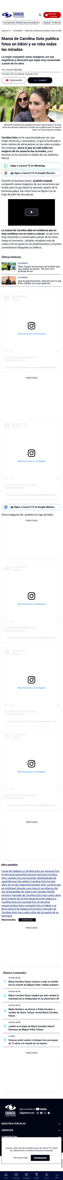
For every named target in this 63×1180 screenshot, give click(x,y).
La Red (11, 1036)
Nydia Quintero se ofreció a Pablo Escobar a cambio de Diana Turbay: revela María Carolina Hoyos (33, 1012)
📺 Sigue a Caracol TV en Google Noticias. (32, 507)
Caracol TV (6, 31)
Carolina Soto (27, 920)
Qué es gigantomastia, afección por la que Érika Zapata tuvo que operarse (39, 282)
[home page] (13, 14)
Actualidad (17, 31)
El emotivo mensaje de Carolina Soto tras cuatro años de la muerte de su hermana (31, 895)
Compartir (42, 80)
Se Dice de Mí (14, 978)
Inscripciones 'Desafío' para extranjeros (21, 22)
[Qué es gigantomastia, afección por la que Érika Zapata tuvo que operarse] (8, 280)
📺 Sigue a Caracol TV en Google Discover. (33, 173)
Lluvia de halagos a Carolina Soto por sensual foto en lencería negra (28, 902)
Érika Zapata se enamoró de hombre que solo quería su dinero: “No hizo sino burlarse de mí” (39, 269)
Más (57, 1177)
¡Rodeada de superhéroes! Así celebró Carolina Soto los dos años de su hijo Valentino (28, 881)
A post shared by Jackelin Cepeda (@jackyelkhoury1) (31, 367)
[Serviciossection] (59, 1130)
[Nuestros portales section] (59, 1123)
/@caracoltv (16, 80)
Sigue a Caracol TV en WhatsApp (27, 165)
